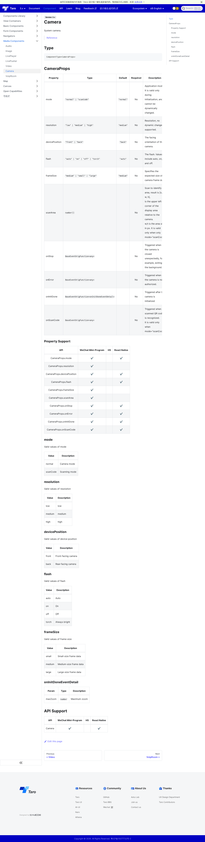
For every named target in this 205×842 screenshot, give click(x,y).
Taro (77, 797)
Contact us (136, 807)
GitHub (106, 797)
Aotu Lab (135, 797)
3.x (21, 8)
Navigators (9, 36)
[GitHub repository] (169, 8)
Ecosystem (139, 8)
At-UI (77, 807)
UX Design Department (169, 797)
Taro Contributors (167, 802)
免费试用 (138, 2)
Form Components (13, 31)
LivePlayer (11, 56)
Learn (69, 8)
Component (49, 8)
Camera (10, 71)
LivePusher (11, 61)
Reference (52, 37)
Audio (9, 46)
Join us (134, 802)
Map (5, 81)
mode (173, 33)
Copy (157, 56)
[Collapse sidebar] (21, 762)
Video (9, 66)
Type (171, 19)
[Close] (201, 2)
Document (34, 8)
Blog (78, 8)
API (61, 8)
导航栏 (6, 96)
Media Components (13, 41)
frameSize (175, 51)
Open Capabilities (12, 91)
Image (9, 51)
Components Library (14, 15)
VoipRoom (11, 76)
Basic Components (13, 26)
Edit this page (55, 741)
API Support (174, 61)
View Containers (12, 21)
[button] (175, 8)
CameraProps (174, 23)
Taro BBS (107, 802)
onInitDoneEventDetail (180, 56)
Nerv (77, 812)
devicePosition (177, 42)
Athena (78, 817)
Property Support (178, 28)
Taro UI (78, 802)
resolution (175, 37)
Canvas (7, 86)
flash (173, 47)
